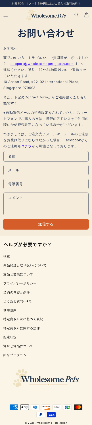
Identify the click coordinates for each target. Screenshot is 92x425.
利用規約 (10, 310)
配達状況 (10, 337)
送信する (46, 224)
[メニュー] (5, 15)
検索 (6, 256)
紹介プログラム (15, 355)
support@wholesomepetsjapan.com (42, 64)
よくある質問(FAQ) (18, 301)
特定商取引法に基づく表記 (23, 319)
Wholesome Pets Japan (51, 422)
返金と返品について (18, 346)
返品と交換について (18, 274)
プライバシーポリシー (20, 283)
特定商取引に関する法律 (21, 328)
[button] (77, 15)
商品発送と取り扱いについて (25, 265)
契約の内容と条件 (16, 292)
